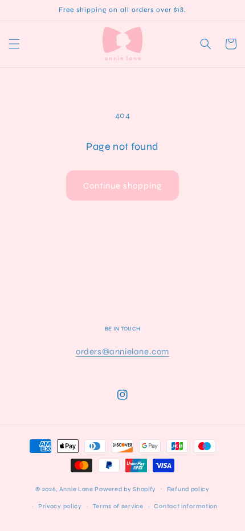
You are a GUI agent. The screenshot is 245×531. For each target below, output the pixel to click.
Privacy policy (60, 506)
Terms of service (118, 506)
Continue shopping (122, 186)
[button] (14, 43)
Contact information (185, 506)
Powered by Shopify (125, 488)
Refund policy (188, 489)
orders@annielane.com (122, 351)
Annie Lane (76, 488)
